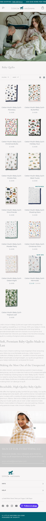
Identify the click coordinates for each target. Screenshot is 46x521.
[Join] (42, 461)
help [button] (4, 490)
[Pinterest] (7, 506)
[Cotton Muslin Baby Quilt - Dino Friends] (11, 195)
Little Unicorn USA (12, 515)
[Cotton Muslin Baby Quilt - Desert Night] (11, 263)
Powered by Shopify (11, 517)
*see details (17, 2)
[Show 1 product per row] (40, 77)
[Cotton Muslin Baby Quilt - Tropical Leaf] (11, 298)
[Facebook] (3, 506)
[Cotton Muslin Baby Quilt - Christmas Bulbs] (11, 127)
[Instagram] (12, 506)
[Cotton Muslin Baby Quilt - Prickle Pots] (11, 161)
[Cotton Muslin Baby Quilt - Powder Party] (11, 229)
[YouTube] (16, 506)
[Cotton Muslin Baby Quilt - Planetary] (11, 93)
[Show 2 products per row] (44, 77)
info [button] (4, 483)
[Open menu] (5, 8)
